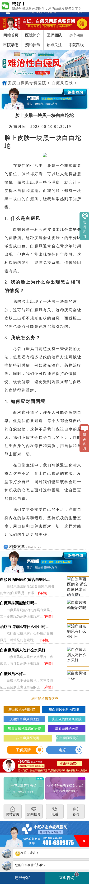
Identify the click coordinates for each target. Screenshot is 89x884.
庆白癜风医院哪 (27, 738)
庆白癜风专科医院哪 (64, 709)
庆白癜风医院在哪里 (70, 738)
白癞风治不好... (13, 673)
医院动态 (11, 45)
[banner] (44, 64)
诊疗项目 (76, 35)
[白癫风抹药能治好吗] (78, 610)
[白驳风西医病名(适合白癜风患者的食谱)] (78, 586)
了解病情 (23, 750)
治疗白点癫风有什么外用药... (24, 626)
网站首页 (11, 35)
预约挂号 (32, 45)
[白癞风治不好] (78, 680)
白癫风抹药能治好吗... (18, 603)
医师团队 (54, 35)
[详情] (42, 593)
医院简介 (32, 35)
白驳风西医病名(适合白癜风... (25, 579)
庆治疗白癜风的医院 (24, 719)
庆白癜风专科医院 (21, 709)
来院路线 (76, 45)
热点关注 (54, 45)
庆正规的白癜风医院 (67, 719)
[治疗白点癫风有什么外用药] (78, 633)
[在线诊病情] (44, 99)
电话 (62, 750)
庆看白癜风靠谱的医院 (24, 728)
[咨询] (33, 8)
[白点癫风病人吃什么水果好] (78, 657)
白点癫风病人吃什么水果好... (24, 650)
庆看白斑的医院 (66, 728)
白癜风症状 (62, 83)
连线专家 (22, 878)
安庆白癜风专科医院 (27, 83)
